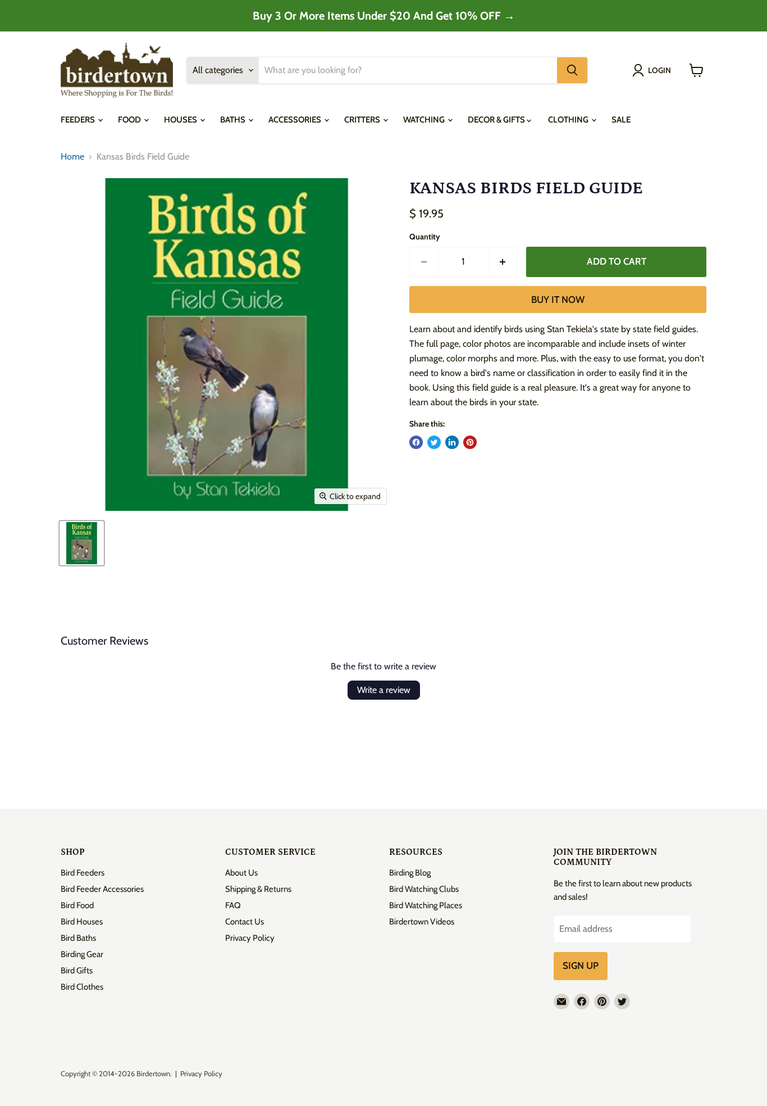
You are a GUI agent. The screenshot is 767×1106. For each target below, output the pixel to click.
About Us (241, 873)
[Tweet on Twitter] (434, 442)
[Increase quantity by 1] (502, 262)
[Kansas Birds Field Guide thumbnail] (82, 543)
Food (130, 120)
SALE (621, 120)
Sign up (581, 965)
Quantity (424, 236)
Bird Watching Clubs (424, 889)
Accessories (295, 120)
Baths (233, 120)
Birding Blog (410, 873)
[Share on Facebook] (416, 442)
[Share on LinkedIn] (452, 442)
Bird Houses (82, 922)
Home (72, 157)
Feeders (79, 120)
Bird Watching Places (425, 905)
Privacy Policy (250, 938)
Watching (424, 120)
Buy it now (558, 299)
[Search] (572, 70)
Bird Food (77, 905)
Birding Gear (82, 954)
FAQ (233, 905)
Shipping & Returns (258, 889)
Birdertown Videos (421, 922)
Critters (363, 120)
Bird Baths (78, 938)
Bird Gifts (77, 971)
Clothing (569, 120)
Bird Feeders (82, 873)
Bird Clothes (82, 987)
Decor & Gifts (497, 120)
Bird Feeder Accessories (102, 889)
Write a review (383, 690)
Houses (181, 120)
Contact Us (244, 922)
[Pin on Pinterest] (470, 442)
